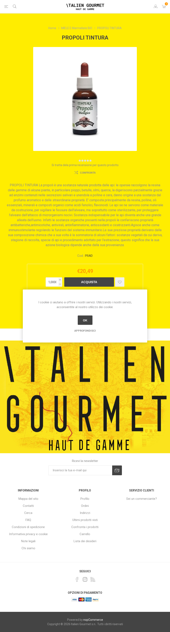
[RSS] (93, 579)
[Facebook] (77, 579)
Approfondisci (85, 330)
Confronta (88, 172)
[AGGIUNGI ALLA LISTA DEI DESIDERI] (119, 282)
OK (85, 320)
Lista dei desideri (85, 541)
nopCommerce (93, 619)
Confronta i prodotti (84, 527)
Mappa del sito (28, 499)
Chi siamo (28, 548)
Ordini (85, 506)
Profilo (84, 499)
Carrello (85, 534)
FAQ (28, 520)
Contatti (28, 506)
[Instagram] (85, 579)
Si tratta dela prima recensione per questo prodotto (85, 165)
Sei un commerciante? (141, 499)
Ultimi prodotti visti (85, 520)
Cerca (28, 513)
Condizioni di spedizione (28, 527)
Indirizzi (85, 513)
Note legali (28, 541)
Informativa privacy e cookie (28, 534)
